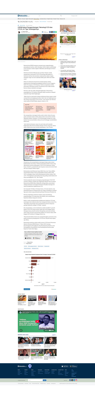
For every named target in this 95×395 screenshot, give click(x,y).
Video (58, 18)
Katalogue (66, 373)
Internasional (20, 373)
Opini (59, 372)
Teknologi (33, 375)
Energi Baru (37, 21)
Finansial (23, 18)
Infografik (53, 371)
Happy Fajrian (29, 243)
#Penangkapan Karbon (32, 246)
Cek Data (52, 373)
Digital (27, 18)
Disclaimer (48, 383)
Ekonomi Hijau (36, 18)
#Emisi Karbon (40, 246)
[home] (18, 19)
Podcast (61, 18)
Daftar (45, 380)
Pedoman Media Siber (35, 383)
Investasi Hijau (49, 21)
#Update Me (47, 246)
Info (64, 18)
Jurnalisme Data (43, 18)
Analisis (52, 372)
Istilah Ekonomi (40, 373)
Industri (19, 372)
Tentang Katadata (21, 383)
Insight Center (74, 373)
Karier (30, 383)
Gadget (32, 374)
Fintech (32, 372)
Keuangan (26, 372)
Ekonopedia (31, 18)
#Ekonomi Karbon (27, 248)
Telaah (59, 371)
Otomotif (55, 18)
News (66, 371)
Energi (19, 374)
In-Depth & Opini (49, 18)
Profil (39, 372)
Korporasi (26, 374)
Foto (65, 374)
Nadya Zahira (25, 31)
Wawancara (60, 373)
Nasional (19, 371)
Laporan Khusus (60, 374)
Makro (26, 371)
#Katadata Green (35, 248)
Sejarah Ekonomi (40, 371)
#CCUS (25, 246)
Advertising (26, 383)
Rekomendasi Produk (28, 130)
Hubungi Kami (53, 383)
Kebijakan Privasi (43, 383)
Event (73, 375)
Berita (20, 18)
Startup (32, 373)
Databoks (73, 374)
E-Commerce (33, 371)
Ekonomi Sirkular (43, 21)
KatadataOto (74, 376)
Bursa (25, 373)
